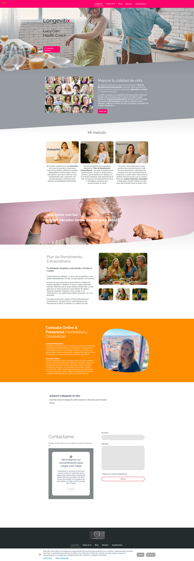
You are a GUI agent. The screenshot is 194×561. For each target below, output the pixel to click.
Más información (62, 558)
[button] (3, 3)
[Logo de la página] (97, 535)
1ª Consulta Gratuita (48, 49)
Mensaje (104, 444)
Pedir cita (102, 111)
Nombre (105, 433)
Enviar (123, 479)
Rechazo (150, 555)
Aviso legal (47, 558)
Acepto (71, 489)
